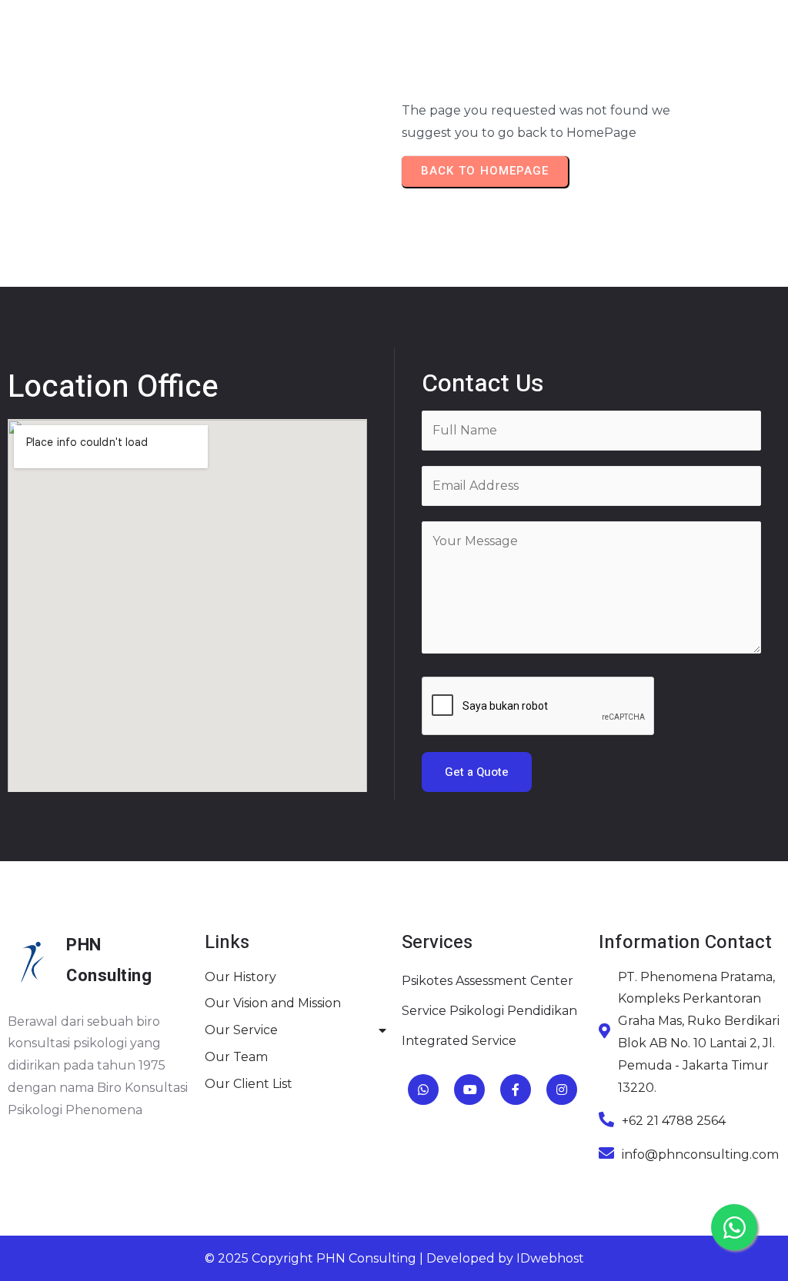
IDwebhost (550, 1258)
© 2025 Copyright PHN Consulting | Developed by (360, 1258)
